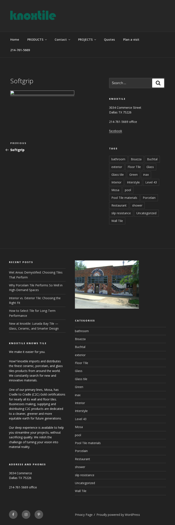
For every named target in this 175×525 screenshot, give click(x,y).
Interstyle (133, 182)
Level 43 (151, 182)
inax (146, 175)
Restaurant (119, 205)
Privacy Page (84, 515)
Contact (61, 39)
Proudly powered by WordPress (118, 515)
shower (137, 205)
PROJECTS (85, 39)
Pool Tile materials (124, 198)
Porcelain (149, 198)
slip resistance (121, 213)
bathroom (118, 159)
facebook (115, 131)
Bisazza (136, 159)
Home (14, 39)
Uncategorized (146, 213)
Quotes (109, 39)
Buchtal (152, 159)
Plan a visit (131, 39)
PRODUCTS (35, 39)
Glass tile (117, 175)
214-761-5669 (20, 50)
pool (128, 190)
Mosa (115, 190)
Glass (150, 167)
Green (133, 175)
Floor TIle (134, 167)
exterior (116, 167)
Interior (116, 182)
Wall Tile (117, 221)
